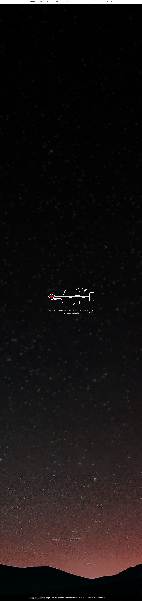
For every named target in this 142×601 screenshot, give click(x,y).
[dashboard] (32, 1)
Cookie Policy (48, 598)
